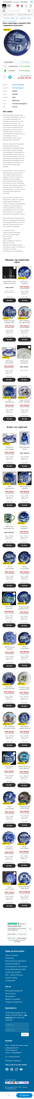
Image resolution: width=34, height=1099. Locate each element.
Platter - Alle (14, 18)
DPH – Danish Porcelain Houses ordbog (14, 976)
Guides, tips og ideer (13, 972)
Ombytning (9, 958)
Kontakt (8, 1041)
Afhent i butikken (11, 955)
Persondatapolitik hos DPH (15, 969)
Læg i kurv (25, 1095)
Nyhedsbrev (10, 1008)
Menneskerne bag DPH (14, 991)
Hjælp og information (14, 951)
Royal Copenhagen (18, 84)
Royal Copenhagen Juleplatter (3, 17)
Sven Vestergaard (18, 88)
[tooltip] (9, 283)
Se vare (9, 300)
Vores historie (10, 993)
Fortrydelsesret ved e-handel (16, 966)
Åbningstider (10, 996)
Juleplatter (22, 18)
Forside (6, 18)
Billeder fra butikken (12, 999)
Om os (8, 987)
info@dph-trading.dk (13, 1061)
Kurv (31, 7)
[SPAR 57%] (17, 56)
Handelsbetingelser (12, 964)
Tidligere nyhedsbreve (13, 1002)
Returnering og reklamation (15, 961)
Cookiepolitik (10, 980)
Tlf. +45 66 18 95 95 (12, 1057)
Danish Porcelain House (9, 5)
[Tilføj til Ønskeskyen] (10, 77)
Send (25, 1034)
